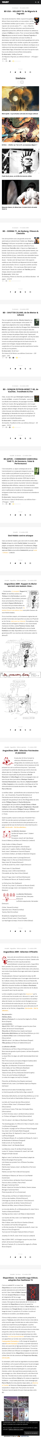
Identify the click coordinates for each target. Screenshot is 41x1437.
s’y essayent (15, 591)
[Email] (30, 72)
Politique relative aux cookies (16, 1429)
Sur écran (18, 1274)
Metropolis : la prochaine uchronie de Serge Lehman (20, 114)
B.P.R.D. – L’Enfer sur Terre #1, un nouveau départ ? (19, 145)
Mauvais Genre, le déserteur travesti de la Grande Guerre (19, 208)
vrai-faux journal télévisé (16, 1336)
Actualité (12, 455)
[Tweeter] (15, 72)
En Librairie (15, 8)
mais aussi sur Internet (18, 621)
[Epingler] (20, 72)
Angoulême (13, 580)
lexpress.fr (29, 994)
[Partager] (10, 72)
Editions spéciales (21, 580)
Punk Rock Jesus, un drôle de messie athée (17, 176)
